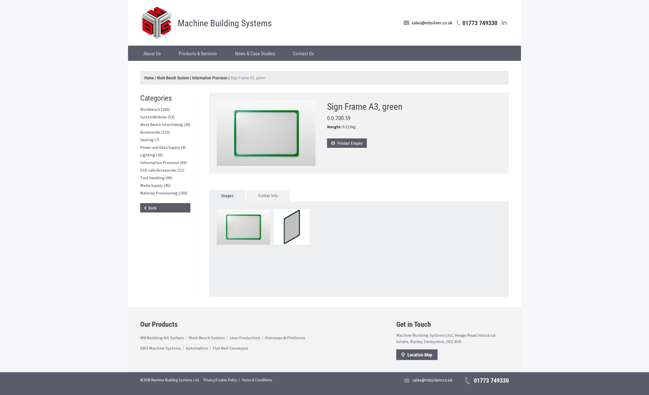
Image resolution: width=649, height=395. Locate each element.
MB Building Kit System (162, 338)
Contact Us (303, 53)
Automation (197, 348)
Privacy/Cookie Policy (220, 380)
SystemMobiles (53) (157, 117)
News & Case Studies (255, 53)
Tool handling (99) (156, 178)
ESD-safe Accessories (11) (162, 170)
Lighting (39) (151, 155)
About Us (152, 53)
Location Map (419, 355)
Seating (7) (149, 140)
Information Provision (209, 77)
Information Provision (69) (163, 163)
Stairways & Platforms (285, 338)
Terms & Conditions (256, 380)
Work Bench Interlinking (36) (165, 125)
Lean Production (245, 338)
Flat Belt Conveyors (230, 348)
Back (151, 207)
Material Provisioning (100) (163, 193)
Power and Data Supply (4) (163, 147)
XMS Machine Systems (160, 348)
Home (149, 77)
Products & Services (198, 53)
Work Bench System (173, 77)
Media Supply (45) (155, 185)
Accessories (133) (155, 132)
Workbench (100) (155, 109)
